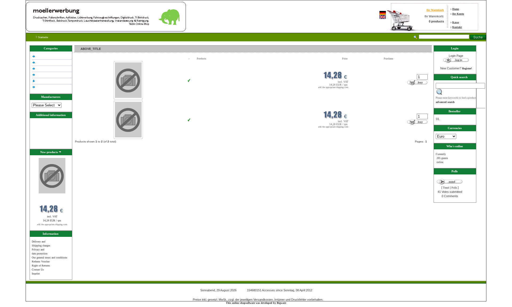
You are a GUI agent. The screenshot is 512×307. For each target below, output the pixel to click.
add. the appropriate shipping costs (52, 224)
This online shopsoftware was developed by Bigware (256, 302)
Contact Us (38, 269)
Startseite (42, 37)
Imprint (36, 273)
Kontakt (457, 27)
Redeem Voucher (41, 261)
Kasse (455, 22)
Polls (454, 187)
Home (455, 8)
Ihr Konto (458, 13)
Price (344, 58)
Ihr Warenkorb (435, 10)
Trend (446, 187)
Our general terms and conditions (49, 257)
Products (201, 58)
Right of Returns (41, 265)
